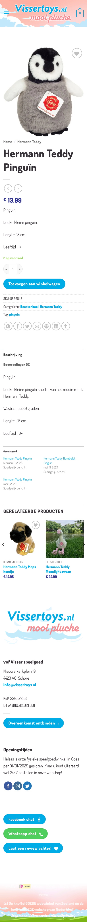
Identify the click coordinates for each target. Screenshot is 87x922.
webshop (41, 909)
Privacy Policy (64, 915)
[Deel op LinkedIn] (56, 326)
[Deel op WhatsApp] (8, 326)
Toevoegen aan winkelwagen (34, 283)
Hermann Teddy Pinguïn (17, 458)
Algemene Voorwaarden (30, 915)
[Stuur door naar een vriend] (37, 326)
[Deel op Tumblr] (65, 326)
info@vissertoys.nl (19, 684)
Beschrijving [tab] (12, 354)
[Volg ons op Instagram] (17, 785)
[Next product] (8, 188)
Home (7, 141)
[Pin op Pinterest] (46, 326)
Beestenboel (29, 306)
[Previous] (3, 553)
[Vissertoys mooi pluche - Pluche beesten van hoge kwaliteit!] (43, 13)
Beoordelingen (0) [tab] (16, 364)
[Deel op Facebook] (17, 326)
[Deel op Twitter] (27, 326)
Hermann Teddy (29, 141)
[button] (6, 13)
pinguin (14, 314)
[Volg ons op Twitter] (27, 785)
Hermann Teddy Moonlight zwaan (58, 569)
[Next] (83, 553)
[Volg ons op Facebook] (8, 785)
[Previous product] (18, 188)
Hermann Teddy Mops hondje (19, 569)
